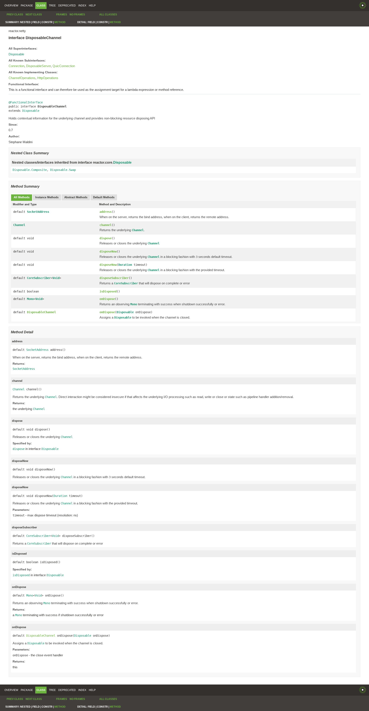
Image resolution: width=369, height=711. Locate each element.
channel (105, 225)
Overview (11, 5)
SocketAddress (38, 211)
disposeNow (108, 251)
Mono (30, 299)
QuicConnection (64, 66)
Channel (19, 225)
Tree (52, 5)
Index (82, 5)
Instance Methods (47, 197)
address (105, 211)
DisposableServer (38, 66)
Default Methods (103, 197)
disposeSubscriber (114, 278)
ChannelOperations (22, 78)
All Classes (108, 14)
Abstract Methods (75, 197)
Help (92, 5)
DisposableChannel (41, 312)
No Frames (77, 14)
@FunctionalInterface (26, 102)
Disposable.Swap (63, 170)
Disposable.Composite (30, 170)
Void (56, 278)
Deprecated (67, 5)
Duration (125, 264)
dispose (105, 238)
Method (60, 22)
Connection (16, 66)
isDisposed (108, 291)
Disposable (16, 54)
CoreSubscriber (39, 278)
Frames (61, 14)
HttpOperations (47, 78)
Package (27, 5)
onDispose (107, 299)
